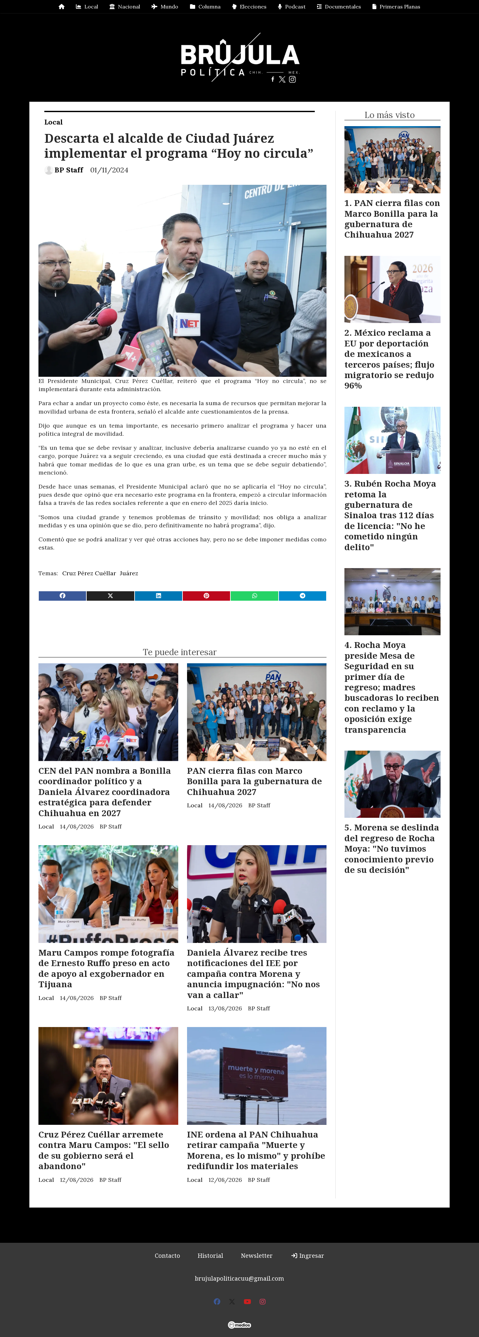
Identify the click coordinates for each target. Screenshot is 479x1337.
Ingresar (311, 1255)
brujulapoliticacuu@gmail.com (239, 1278)
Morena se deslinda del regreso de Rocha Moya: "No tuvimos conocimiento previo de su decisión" (391, 848)
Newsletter (257, 1255)
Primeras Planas (400, 6)
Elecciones (253, 6)
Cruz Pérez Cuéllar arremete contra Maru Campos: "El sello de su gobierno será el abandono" (103, 1150)
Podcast (295, 6)
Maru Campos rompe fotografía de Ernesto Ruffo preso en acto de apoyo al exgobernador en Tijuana (106, 968)
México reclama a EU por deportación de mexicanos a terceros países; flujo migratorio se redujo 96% (389, 359)
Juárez (129, 573)
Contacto (167, 1255)
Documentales (343, 6)
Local (91, 6)
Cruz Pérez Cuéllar (89, 573)
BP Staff (68, 170)
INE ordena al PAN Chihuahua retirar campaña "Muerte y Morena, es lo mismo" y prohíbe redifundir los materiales (256, 1150)
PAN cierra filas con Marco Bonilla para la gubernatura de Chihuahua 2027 (254, 781)
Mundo (169, 6)
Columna (209, 6)
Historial (210, 1255)
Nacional (129, 6)
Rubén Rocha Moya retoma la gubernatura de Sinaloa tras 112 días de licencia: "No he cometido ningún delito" (390, 515)
